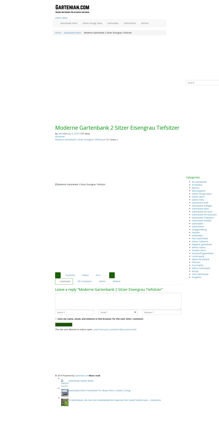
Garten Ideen (61, 17)
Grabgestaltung (199, 229)
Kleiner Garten (199, 247)
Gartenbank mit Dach (202, 211)
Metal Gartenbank (200, 259)
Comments (64, 281)
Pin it (98, 275)
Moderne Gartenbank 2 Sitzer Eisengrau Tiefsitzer (79, 139)
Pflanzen (196, 262)
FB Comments (84, 281)
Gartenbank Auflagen (202, 205)
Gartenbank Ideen (68, 23)
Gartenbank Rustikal (201, 220)
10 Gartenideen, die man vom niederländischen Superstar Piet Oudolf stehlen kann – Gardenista (115, 400)
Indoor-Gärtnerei (200, 241)
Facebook (70, 275)
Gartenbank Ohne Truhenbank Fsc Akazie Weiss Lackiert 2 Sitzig (99, 390)
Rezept (195, 271)
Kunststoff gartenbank (202, 253)
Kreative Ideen (199, 250)
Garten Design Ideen (92, 23)
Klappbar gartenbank (202, 244)
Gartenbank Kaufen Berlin (81, 380)
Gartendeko (113, 23)
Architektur (197, 184)
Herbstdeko (197, 235)
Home (58, 32)
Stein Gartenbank (200, 274)
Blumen (145, 23)
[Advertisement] (118, 101)
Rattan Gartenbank (201, 268)
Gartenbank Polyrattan (203, 217)
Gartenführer (129, 23)
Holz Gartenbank (200, 238)
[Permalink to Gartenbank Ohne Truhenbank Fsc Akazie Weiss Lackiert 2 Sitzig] (65, 392)
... (106, 275)
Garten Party (198, 199)
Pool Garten (198, 265)
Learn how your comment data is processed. (115, 329)
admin (61, 133)
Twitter (85, 275)
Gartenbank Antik (200, 202)
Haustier (196, 232)
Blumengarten (199, 190)
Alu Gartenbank (199, 181)
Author (102, 281)
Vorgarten (196, 277)
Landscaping (198, 256)
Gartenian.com (82, 375)
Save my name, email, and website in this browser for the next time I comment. (101, 318)
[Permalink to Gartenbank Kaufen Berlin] (65, 383)
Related (116, 281)
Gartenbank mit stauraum (204, 214)
